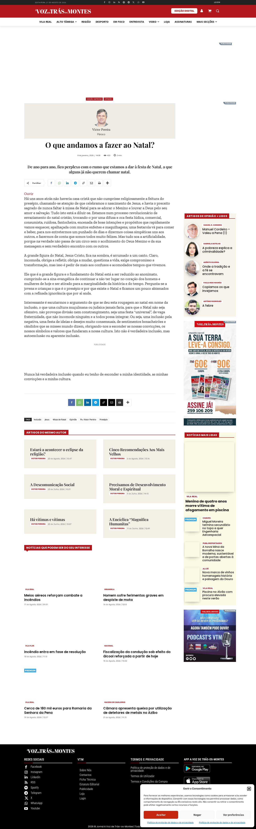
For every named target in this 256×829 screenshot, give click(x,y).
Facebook (36, 766)
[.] (201, 11)
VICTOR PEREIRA (38, 459)
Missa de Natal (59, 419)
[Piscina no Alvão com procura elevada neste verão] (192, 594)
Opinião (108, 99)
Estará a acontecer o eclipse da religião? (56, 451)
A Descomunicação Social (52, 484)
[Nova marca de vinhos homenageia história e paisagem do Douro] (192, 574)
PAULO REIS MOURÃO (212, 283)
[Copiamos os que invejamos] (192, 288)
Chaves (207, 518)
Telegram (36, 793)
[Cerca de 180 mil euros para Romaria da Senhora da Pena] (60, 686)
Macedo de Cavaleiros (114, 702)
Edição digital (184, 10)
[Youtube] (143, 3)
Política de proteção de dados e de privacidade (170, 822)
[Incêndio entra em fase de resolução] (60, 629)
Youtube (35, 808)
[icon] (209, 11)
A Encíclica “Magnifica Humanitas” (128, 521)
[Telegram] (129, 3)
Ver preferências (233, 814)
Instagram (36, 772)
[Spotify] (124, 3)
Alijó (206, 569)
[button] (249, 788)
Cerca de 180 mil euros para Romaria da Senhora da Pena (58, 710)
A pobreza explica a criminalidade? (217, 250)
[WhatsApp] (138, 3)
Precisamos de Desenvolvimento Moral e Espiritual (137, 487)
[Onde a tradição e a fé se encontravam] (192, 268)
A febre (207, 306)
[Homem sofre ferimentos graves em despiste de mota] (139, 573)
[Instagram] (109, 3)
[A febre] (192, 307)
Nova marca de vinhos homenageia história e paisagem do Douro (218, 575)
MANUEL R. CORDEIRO (212, 225)
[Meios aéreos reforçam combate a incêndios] (60, 573)
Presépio (104, 419)
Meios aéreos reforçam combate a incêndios (53, 597)
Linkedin (35, 777)
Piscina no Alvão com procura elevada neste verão (217, 595)
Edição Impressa (94, 99)
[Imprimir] (99, 182)
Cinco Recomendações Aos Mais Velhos (136, 451)
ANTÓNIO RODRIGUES (212, 301)
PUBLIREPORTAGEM (212, 543)
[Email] (91, 182)
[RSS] (119, 3)
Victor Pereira (101, 129)
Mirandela (109, 589)
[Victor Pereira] (101, 117)
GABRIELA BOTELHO (211, 244)
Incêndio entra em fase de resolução (55, 652)
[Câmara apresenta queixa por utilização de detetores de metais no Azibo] (139, 686)
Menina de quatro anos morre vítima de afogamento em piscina (207, 505)
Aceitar (161, 814)
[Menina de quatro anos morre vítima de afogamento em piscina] (209, 467)
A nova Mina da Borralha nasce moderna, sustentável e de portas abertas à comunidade (218, 553)
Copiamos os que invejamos (215, 289)
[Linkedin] (114, 3)
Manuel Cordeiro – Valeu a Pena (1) (216, 231)
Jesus (47, 419)
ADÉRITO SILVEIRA (211, 262)
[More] (107, 182)
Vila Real (29, 589)
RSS (33, 782)
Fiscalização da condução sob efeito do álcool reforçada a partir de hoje (136, 654)
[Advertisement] (128, 67)
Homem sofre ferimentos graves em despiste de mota (133, 597)
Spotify (35, 787)
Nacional (108, 646)
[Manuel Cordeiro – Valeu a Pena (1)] (192, 230)
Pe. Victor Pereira (88, 419)
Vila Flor (29, 646)
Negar (197, 814)
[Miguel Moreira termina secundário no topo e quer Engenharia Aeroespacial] (192, 524)
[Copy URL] (83, 182)
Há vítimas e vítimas (47, 519)
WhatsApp (36, 803)
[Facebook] (105, 3)
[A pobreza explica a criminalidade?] (192, 249)
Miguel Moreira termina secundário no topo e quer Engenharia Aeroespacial (216, 528)
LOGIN (217, 2)
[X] (134, 3)
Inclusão (37, 419)
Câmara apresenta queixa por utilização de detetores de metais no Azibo (137, 710)
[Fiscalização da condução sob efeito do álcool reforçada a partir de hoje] (139, 629)
